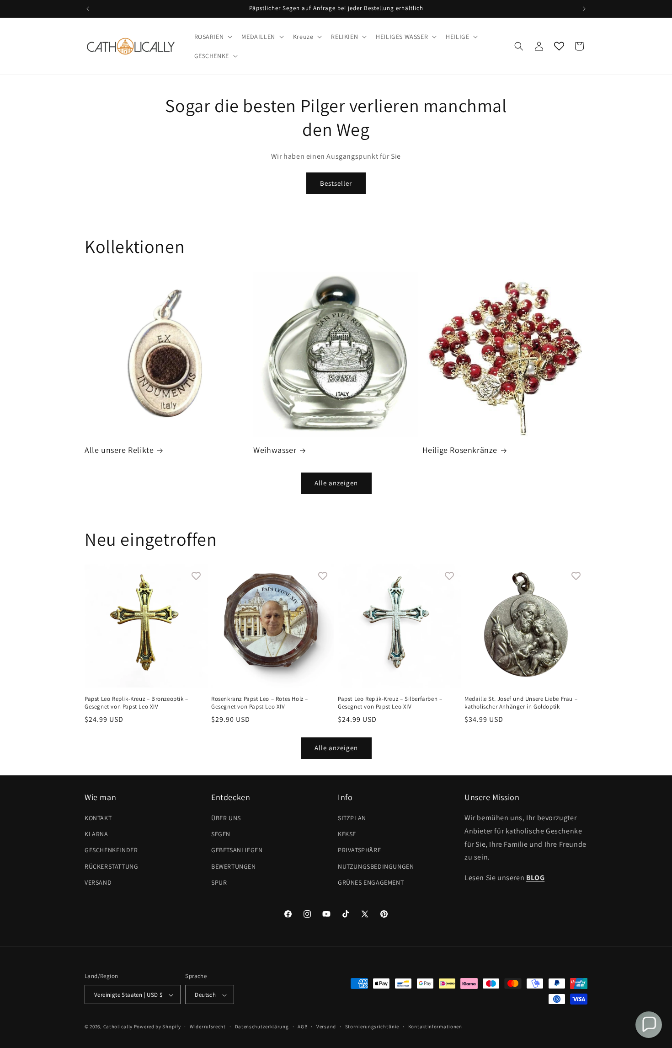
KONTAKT (98, 818)
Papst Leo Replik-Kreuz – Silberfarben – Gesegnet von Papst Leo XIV (390, 702)
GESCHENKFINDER (111, 850)
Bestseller (336, 183)
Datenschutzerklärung (262, 1026)
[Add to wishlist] (196, 576)
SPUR (219, 882)
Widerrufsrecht (208, 1026)
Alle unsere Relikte (119, 450)
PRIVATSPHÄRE (359, 850)
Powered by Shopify (157, 1027)
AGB (302, 1026)
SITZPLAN (352, 818)
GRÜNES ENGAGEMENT (371, 882)
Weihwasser (274, 450)
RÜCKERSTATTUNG (111, 866)
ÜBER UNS (226, 818)
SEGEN (220, 834)
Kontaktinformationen (435, 1026)
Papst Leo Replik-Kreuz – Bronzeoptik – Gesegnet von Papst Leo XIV (136, 702)
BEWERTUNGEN (233, 866)
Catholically (118, 1027)
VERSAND (98, 882)
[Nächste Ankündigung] (584, 8)
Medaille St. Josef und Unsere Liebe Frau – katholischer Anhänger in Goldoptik (520, 702)
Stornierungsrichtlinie (372, 1026)
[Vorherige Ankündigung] (88, 8)
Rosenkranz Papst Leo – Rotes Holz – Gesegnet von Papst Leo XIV (259, 702)
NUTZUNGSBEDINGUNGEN (376, 866)
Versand (326, 1026)
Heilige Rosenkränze (459, 450)
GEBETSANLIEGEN (236, 850)
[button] (212, 36)
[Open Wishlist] (559, 46)
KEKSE (347, 834)
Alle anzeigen (336, 482)
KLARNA (96, 834)
